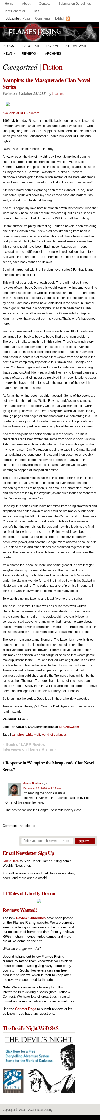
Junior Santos (32, 783)
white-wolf (33, 734)
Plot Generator (15, 11)
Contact (44, 3)
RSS (37, 11)
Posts (26, 18)
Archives (53, 53)
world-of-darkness (54, 734)
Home (9, 3)
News (8, 53)
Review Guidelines (31, 918)
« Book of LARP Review (24, 744)
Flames (58, 93)
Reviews (29, 53)
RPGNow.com (69, 727)
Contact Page (25, 1009)
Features (29, 46)
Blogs (8, 46)
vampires (18, 734)
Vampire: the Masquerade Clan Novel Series (46, 83)
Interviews (74, 46)
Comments (42, 18)
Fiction (52, 46)
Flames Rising (50, 32)
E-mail (59, 18)
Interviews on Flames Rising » (29, 749)
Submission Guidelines (74, 3)
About (26, 3)
